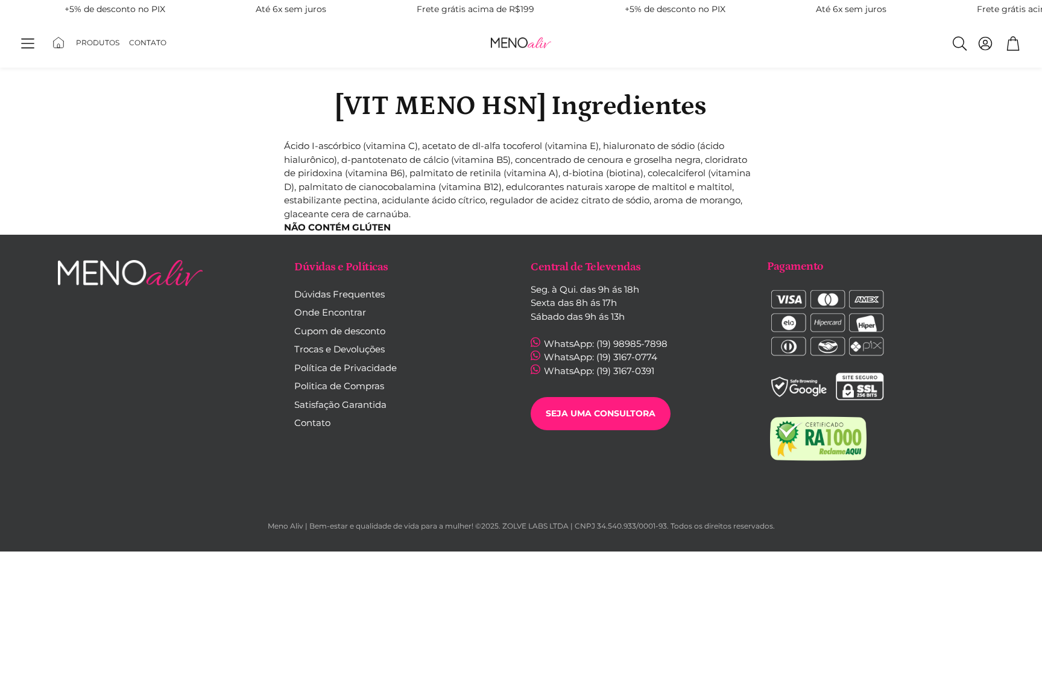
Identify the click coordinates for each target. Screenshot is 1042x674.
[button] (28, 44)
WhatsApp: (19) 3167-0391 (598, 371)
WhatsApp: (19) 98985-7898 (605, 343)
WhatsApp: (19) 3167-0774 (599, 357)
